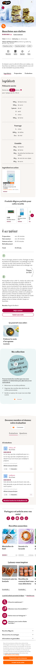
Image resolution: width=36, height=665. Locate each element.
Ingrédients (7, 73)
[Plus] (31, 469)
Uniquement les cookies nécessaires (18, 658)
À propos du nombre (21, 90)
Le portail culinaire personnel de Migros (13, 595)
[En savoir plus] (11, 341)
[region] (18, 653)
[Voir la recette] (9, 542)
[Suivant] (32, 215)
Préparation (18, 73)
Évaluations (28, 73)
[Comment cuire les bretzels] (9, 577)
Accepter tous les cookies (18, 662)
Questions (23, 433)
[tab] (18, 631)
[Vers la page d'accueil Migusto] (6, 2)
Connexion (19, 399)
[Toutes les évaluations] (6, 34)
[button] (6, 448)
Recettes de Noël (20, 46)
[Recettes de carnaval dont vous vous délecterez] (26, 577)
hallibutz (12, 475)
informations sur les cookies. (12, 654)
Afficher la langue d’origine (10, 465)
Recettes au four (7, 46)
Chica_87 (12, 448)
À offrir (29, 46)
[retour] (3, 7)
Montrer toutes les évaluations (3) (15, 500)
